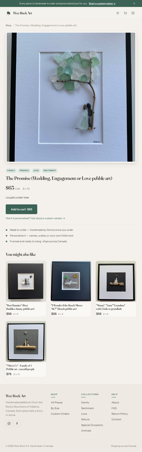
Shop (8, 25)
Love (36, 170)
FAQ (114, 408)
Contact (116, 419)
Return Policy (120, 413)
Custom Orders (60, 413)
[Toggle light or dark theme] (117, 13)
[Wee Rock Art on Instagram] (9, 423)
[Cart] (125, 13)
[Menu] (133, 13)
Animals (86, 430)
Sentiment (49, 170)
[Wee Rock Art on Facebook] (17, 423)
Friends (24, 170)
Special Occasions (92, 425)
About (115, 402)
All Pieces (57, 402)
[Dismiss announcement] (134, 3)
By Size (55, 408)
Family (11, 170)
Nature (85, 419)
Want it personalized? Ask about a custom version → (35, 218)
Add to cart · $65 (21, 209)
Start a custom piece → (102, 3)
